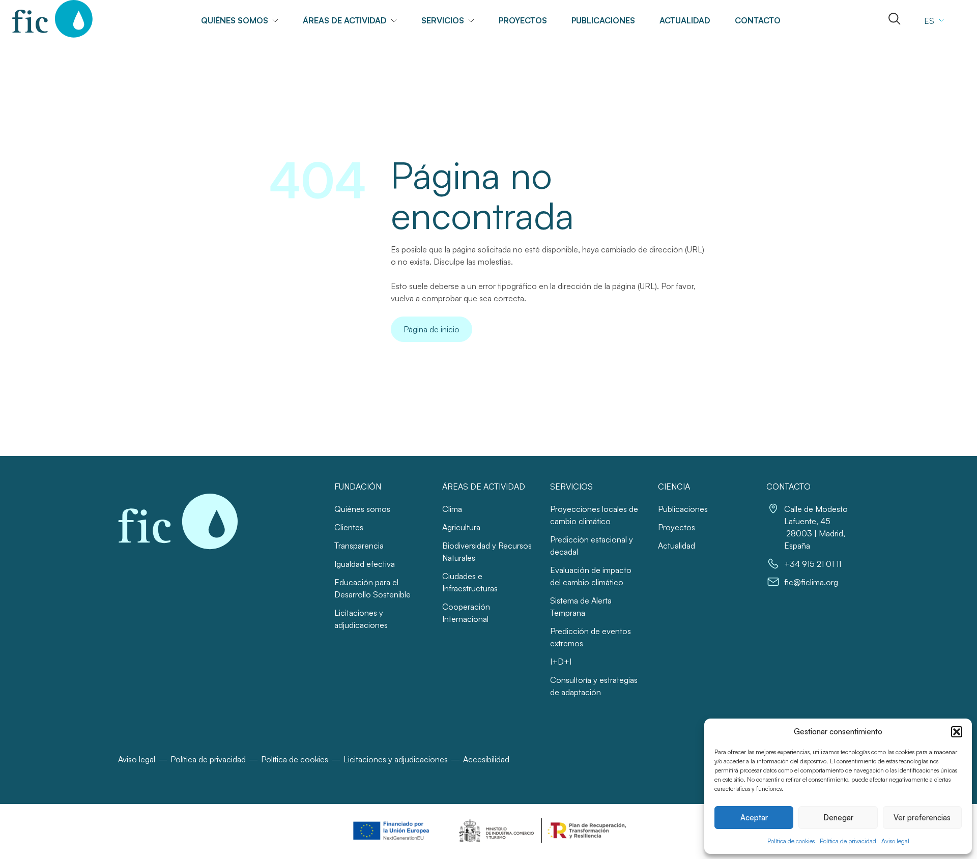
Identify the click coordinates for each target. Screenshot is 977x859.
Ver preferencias (922, 817)
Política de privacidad (848, 841)
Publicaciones (603, 20)
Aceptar (754, 817)
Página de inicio (431, 329)
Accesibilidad (486, 759)
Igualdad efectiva (364, 564)
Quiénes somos (362, 509)
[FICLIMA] (52, 19)
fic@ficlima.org (811, 582)
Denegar (838, 817)
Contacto (758, 20)
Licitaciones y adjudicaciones (395, 759)
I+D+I (560, 661)
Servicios (442, 20)
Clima (452, 509)
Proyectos (523, 20)
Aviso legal (895, 841)
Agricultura (461, 527)
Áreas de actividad (345, 20)
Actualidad (684, 20)
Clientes (348, 527)
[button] (957, 732)
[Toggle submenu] (279, 21)
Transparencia (359, 545)
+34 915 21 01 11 (812, 564)
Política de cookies (791, 841)
